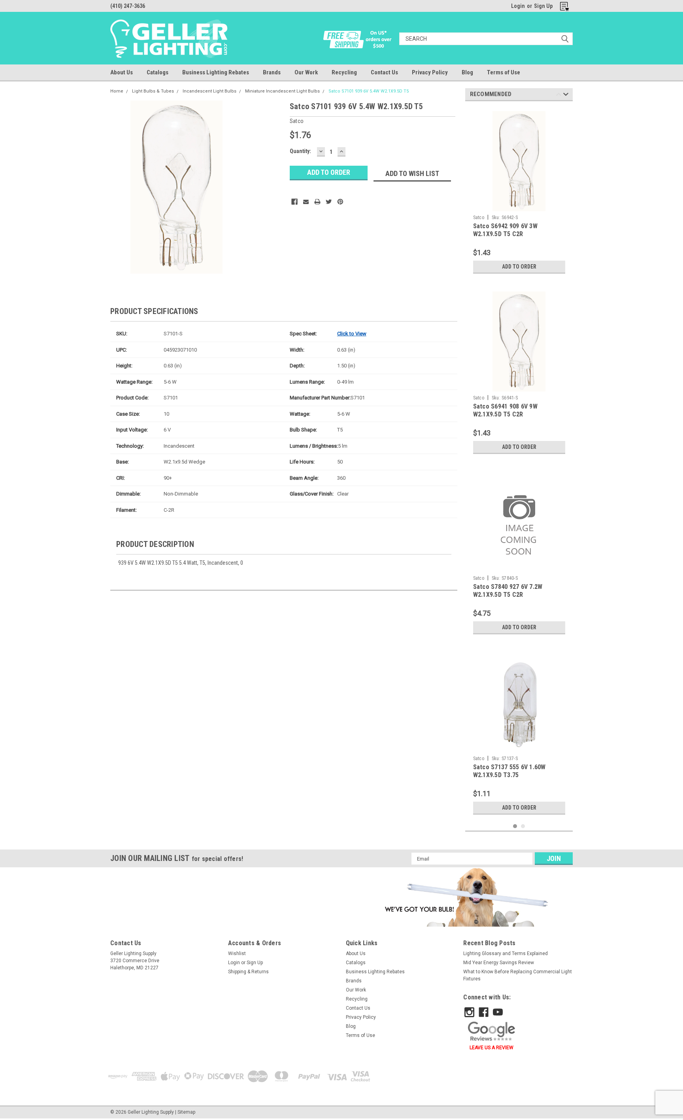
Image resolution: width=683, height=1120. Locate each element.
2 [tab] (523, 826)
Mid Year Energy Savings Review (498, 962)
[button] (465, 897)
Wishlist (237, 953)
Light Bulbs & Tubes (153, 91)
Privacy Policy (430, 72)
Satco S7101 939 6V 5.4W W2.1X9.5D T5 (368, 91)
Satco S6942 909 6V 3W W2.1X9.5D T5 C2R (505, 230)
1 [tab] (515, 826)
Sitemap (186, 1112)
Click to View (351, 334)
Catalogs (157, 72)
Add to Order (519, 266)
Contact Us (384, 72)
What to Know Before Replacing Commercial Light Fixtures (517, 975)
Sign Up (543, 6)
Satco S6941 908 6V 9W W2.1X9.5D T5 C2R (505, 410)
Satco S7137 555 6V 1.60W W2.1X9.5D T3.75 (509, 771)
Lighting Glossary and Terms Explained (505, 953)
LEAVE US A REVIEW (491, 1047)
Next (566, 95)
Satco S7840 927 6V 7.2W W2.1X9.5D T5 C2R (508, 590)
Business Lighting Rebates (215, 72)
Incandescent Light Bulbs (209, 91)
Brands (272, 72)
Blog (467, 72)
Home (116, 91)
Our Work (306, 72)
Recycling (344, 72)
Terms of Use (503, 72)
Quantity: (300, 151)
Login (518, 6)
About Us (121, 72)
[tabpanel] (519, 192)
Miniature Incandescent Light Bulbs (282, 91)
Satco (478, 217)
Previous (559, 95)
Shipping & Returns (248, 971)
